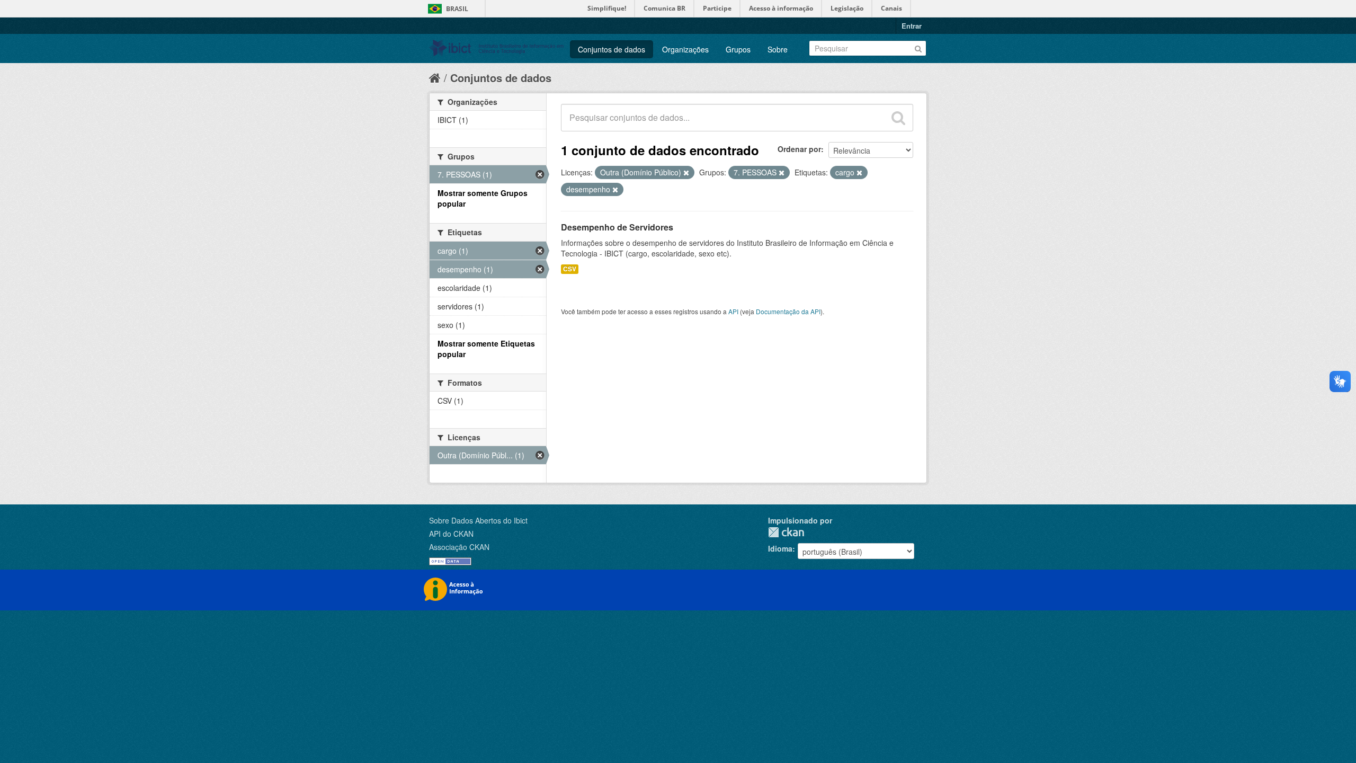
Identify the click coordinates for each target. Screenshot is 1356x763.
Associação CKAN (459, 547)
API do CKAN (451, 533)
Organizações (685, 49)
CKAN (786, 532)
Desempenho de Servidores (617, 227)
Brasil (457, 8)
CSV (569, 268)
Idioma (780, 548)
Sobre (778, 49)
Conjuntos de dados (611, 49)
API (733, 311)
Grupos (738, 49)
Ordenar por (799, 149)
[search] (898, 118)
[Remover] (686, 172)
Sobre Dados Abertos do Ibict (478, 520)
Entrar (912, 26)
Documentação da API (788, 311)
